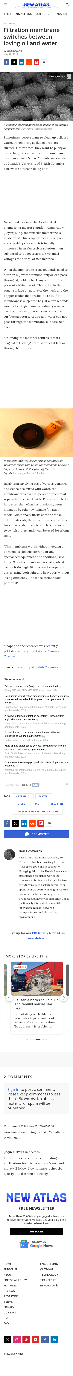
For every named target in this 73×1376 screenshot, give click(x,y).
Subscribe (36, 1231)
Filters (20, 803)
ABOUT (8, 1274)
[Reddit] (29, 62)
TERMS (8, 1301)
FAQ (6, 1323)
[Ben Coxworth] (9, 854)
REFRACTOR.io (49, 1285)
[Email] (44, 62)
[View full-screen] (69, 76)
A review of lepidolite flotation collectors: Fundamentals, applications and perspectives (34, 718)
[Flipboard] (36, 62)
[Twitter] (14, 62)
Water (43, 796)
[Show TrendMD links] (67, 784)
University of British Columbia (36, 667)
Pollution (56, 803)
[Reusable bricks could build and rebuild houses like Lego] (37, 979)
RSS (6, 1318)
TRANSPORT (61, 14)
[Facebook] (6, 62)
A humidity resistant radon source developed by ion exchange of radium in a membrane (32, 734)
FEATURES (10, 1285)
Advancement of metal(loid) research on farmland (31, 686)
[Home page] (36, 6)
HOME (8, 1264)
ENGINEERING (23, 14)
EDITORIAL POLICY (15, 1280)
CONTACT (10, 1312)
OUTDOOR (42, 14)
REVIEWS (9, 1291)
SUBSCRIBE (11, 1269)
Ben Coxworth (30, 851)
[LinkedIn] (21, 62)
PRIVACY (9, 1307)
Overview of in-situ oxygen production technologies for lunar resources (36, 764)
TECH (7, 14)
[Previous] (9, 997)
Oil (37, 803)
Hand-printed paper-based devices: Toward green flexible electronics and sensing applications (35, 747)
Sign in (13, 1089)
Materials (10, 24)
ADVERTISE (11, 1296)
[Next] (63, 997)
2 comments (40, 834)
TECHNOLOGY (49, 1274)
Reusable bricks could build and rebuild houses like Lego (36, 1004)
